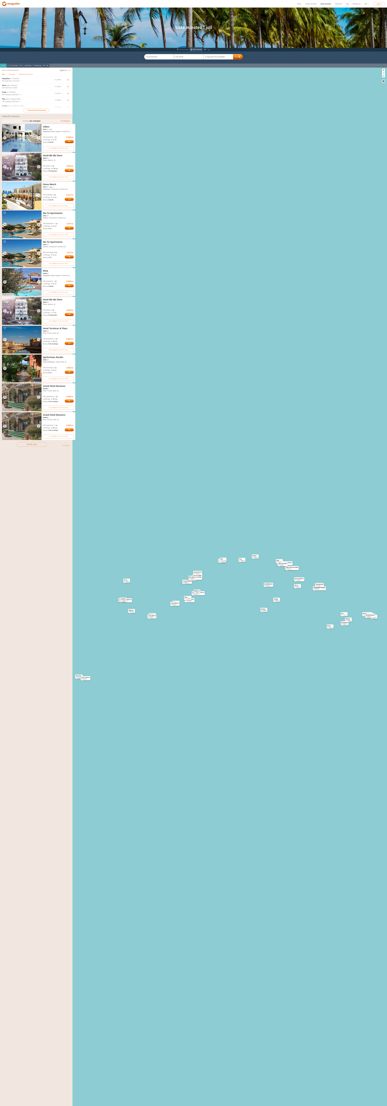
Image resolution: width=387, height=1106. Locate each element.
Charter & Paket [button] (310, 4)
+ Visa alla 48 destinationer (36, 110)
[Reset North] (383, 75)
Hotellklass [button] (28, 65)
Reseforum (356, 4)
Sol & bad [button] (12, 74)
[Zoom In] (383, 70)
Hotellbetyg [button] (37, 65)
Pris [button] (21, 65)
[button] (159, 57)
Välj (69, 141)
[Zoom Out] (383, 73)
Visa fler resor (32, 444)
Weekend (338, 4)
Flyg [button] (347, 4)
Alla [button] (3, 74)
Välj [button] (68, 80)
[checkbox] (8, 66)
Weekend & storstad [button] (26, 74)
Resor (299, 4)
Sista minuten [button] (325, 4)
